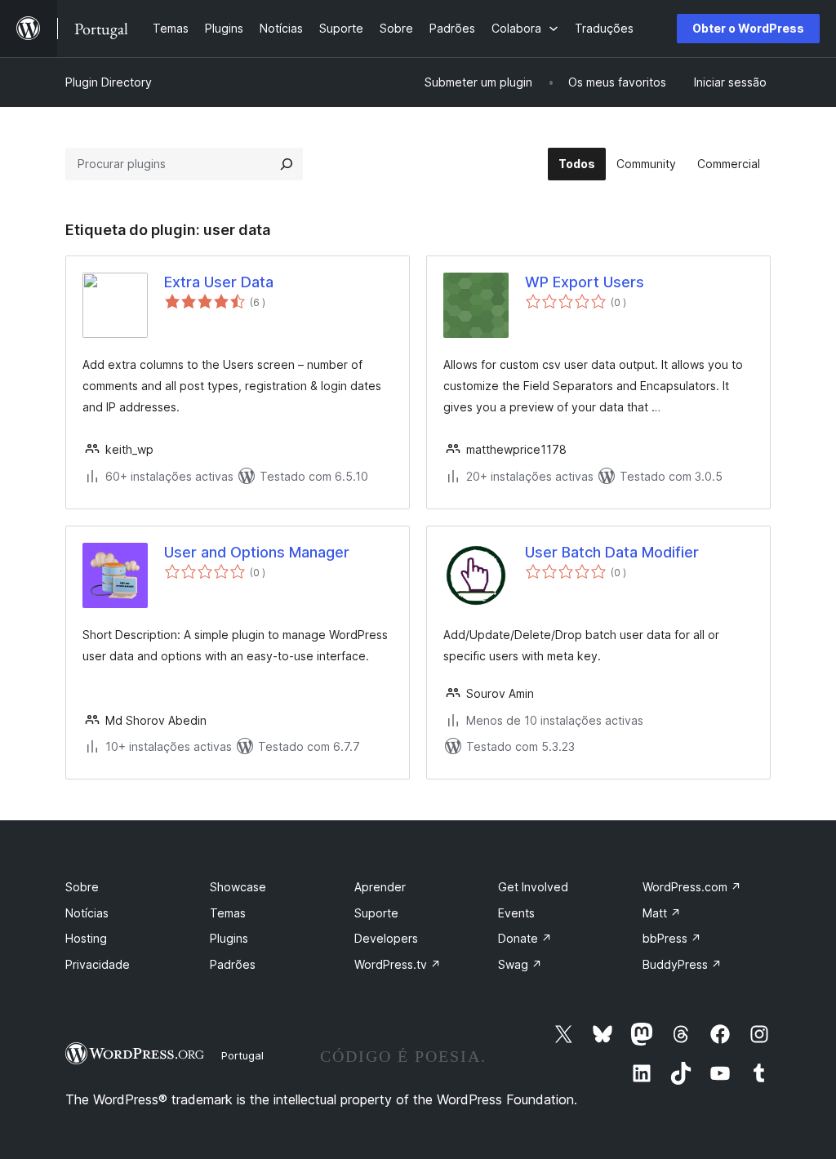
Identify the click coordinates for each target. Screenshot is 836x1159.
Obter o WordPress (748, 28)
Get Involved (533, 887)
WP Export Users (584, 282)
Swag (520, 964)
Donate (525, 938)
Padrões (233, 964)
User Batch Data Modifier (612, 552)
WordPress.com (692, 887)
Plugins (229, 938)
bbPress (672, 938)
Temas (228, 913)
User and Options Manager (256, 552)
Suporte (376, 913)
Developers (386, 938)
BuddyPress (682, 964)
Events (516, 913)
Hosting (86, 938)
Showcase (238, 887)
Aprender (380, 887)
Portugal (242, 1055)
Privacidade (97, 964)
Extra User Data (218, 282)
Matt (662, 913)
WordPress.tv (397, 964)
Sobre (82, 887)
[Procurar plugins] (286, 164)
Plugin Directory (108, 82)
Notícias (87, 913)
